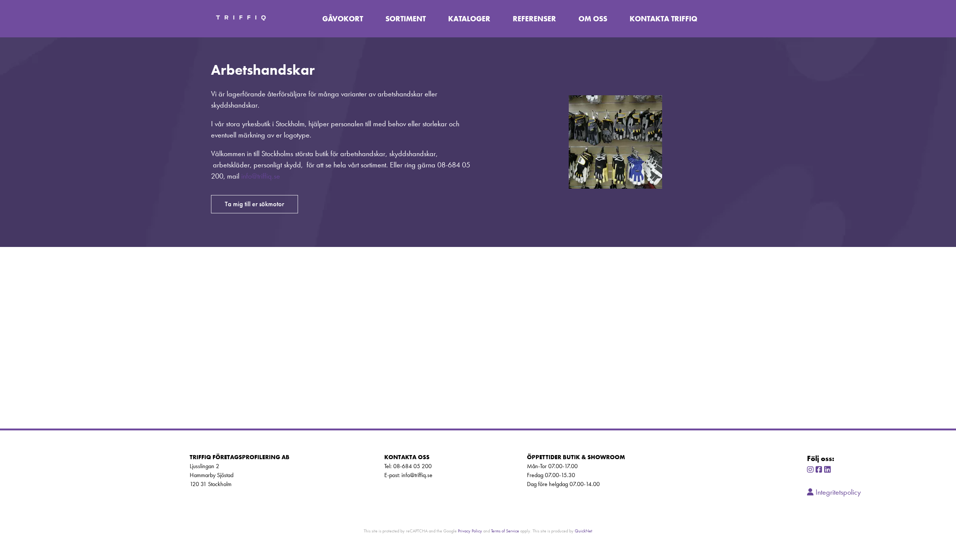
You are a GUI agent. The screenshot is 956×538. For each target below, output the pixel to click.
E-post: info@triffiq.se (408, 475)
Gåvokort (342, 18)
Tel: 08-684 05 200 (408, 466)
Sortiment (405, 18)
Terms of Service (505, 531)
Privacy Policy (470, 531)
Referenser (534, 18)
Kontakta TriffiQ (663, 18)
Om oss (592, 18)
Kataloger (469, 18)
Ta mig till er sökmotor (254, 204)
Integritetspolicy (837, 492)
